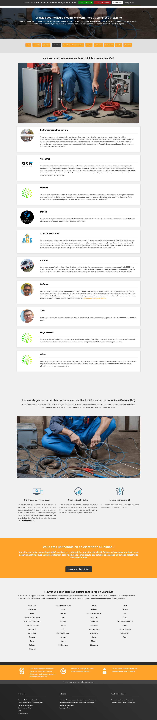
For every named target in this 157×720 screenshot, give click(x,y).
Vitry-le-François (125, 629)
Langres (63, 613)
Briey (32, 613)
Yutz (125, 637)
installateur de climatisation (73, 45)
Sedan (94, 637)
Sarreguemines (94, 629)
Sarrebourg (94, 625)
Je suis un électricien (78, 569)
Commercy (32, 633)
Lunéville (63, 625)
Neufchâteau (63, 645)
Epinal (32, 641)
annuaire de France (27, 521)
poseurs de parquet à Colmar (95, 298)
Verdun (125, 625)
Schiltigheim (94, 633)
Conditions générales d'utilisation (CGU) (30, 702)
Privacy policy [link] (129, 3)
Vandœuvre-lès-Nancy (125, 621)
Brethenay (32, 609)
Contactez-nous (23, 713)
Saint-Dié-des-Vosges (94, 613)
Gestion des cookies (24, 708)
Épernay (32, 637)
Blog (19, 710)
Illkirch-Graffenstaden (63, 605)
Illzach (63, 609)
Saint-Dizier (94, 617)
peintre (118, 45)
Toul (124, 613)
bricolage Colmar (64, 708)
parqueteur (109, 45)
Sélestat (94, 641)
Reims (94, 605)
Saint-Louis (94, 621)
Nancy (63, 641)
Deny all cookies (102, 3)
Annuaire (20, 700)
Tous (28, 45)
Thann (125, 605)
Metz (63, 629)
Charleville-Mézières (32, 625)
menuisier (98, 45)
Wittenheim (125, 633)
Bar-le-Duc (32, 605)
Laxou (63, 617)
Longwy (63, 621)
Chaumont (32, 629)
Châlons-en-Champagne (32, 621)
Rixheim (94, 609)
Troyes (125, 617)
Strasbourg (94, 645)
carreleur (37, 45)
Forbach (32, 645)
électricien (56, 45)
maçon (89, 45)
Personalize (117, 3)
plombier (128, 45)
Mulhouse (63, 637)
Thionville (125, 609)
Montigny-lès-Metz (63, 633)
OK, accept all (86, 3)
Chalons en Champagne (32, 617)
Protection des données (25, 705)
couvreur (46, 45)
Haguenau (32, 649)
